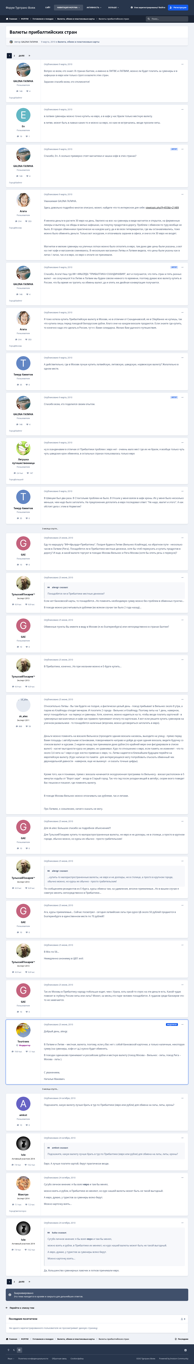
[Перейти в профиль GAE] (23, 543)
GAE (23, 554)
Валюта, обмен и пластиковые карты (78, 41)
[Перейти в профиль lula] (23, 1143)
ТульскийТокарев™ (23, 594)
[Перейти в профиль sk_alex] (23, 705)
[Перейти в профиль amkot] (23, 1104)
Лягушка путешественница (23, 461)
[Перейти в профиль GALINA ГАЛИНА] (11, 41)
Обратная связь (59, 1358)
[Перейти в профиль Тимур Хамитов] (23, 363)
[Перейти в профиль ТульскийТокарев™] (23, 583)
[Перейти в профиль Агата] (23, 200)
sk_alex (23, 716)
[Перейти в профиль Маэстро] (23, 1183)
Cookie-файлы (77, 1358)
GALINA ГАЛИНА (29, 41)
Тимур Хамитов (23, 374)
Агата (23, 211)
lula (23, 1154)
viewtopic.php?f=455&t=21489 (162, 207)
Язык (10, 1358)
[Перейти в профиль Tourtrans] (23, 1030)
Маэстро (23, 1194)
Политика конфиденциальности (33, 1358)
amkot (23, 1115)
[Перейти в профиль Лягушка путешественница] (23, 448)
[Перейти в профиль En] (23, 115)
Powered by (173, 1358)
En (23, 126)
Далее (21, 56)
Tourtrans (23, 1041)
